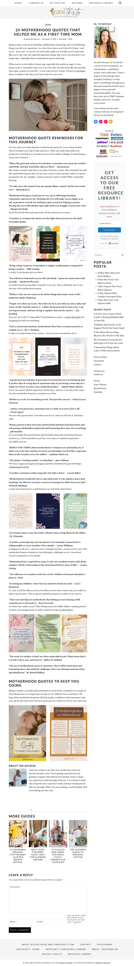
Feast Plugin (65, 963)
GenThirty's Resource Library (66, 949)
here (112, 108)
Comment (15, 887)
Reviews (77, 3)
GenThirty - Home (28, 949)
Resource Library (101, 3)
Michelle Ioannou (33, 39)
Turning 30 (36, 3)
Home (18, 3)
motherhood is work (18, 467)
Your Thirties (100, 384)
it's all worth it (66, 610)
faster (80, 71)
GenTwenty (99, 371)
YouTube (98, 392)
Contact (97, 364)
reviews (103, 89)
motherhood (108, 86)
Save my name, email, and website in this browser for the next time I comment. (76, 918)
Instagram (118, 112)
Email (40, 922)
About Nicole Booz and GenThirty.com (48, 944)
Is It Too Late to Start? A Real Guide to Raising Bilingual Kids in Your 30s (109, 317)
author (97, 72)
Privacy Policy (101, 357)
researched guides (102, 93)
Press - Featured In (105, 949)
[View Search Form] (120, 3)
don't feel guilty (73, 317)
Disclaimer (99, 361)
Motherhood (100, 388)
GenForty (98, 374)
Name (13, 922)
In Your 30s (57, 3)
